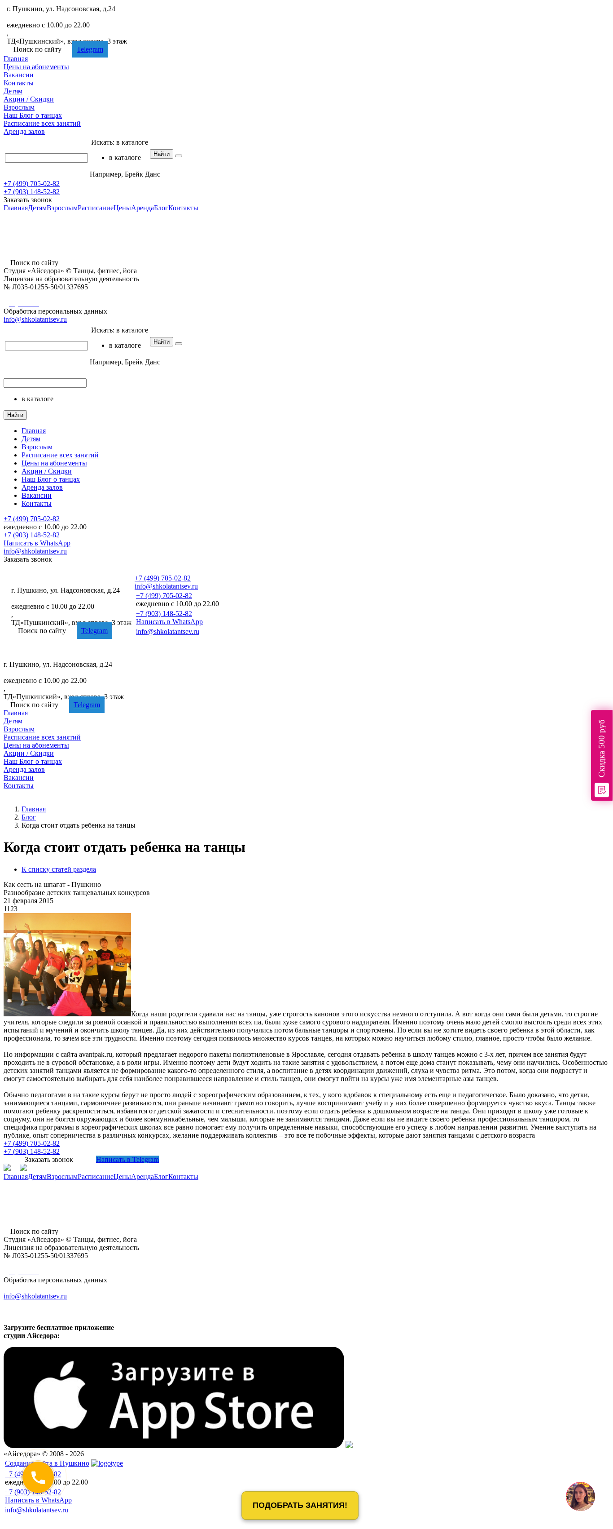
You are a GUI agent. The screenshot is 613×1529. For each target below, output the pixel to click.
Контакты (19, 83)
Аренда (24, 131)
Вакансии (19, 75)
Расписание (42, 123)
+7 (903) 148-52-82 (32, 191)
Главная (16, 58)
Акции (29, 99)
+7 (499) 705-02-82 (35, 17)
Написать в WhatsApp (37, 543)
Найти (161, 154)
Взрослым (19, 107)
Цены (36, 67)
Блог (33, 115)
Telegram (90, 49)
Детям (13, 91)
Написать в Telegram (127, 1159)
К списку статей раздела (59, 869)
